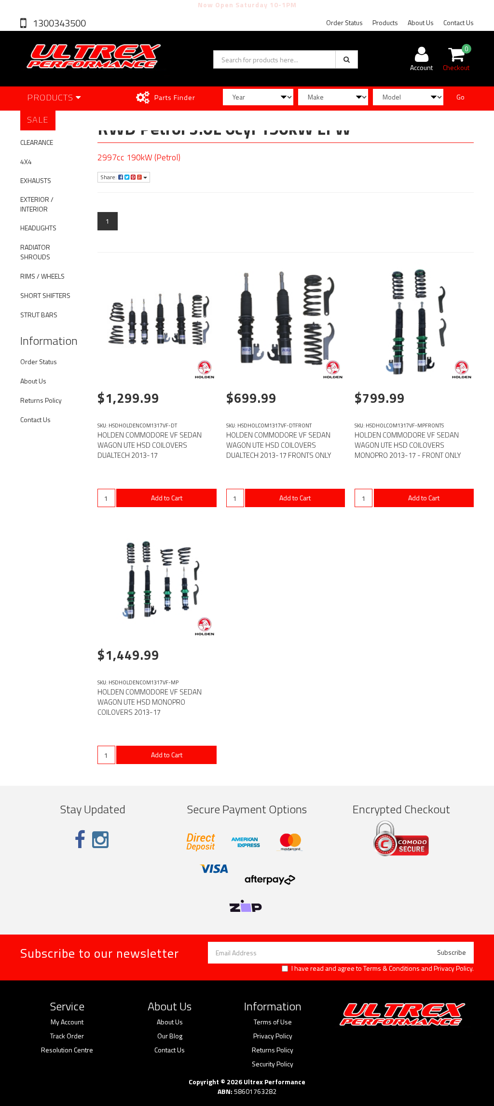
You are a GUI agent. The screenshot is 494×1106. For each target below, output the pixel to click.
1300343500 (58, 22)
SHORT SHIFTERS (45, 295)
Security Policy (272, 1064)
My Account (67, 1022)
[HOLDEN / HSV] (204, 369)
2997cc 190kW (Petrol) (138, 157)
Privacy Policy (453, 968)
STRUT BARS (38, 315)
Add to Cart (166, 498)
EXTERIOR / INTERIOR (37, 204)
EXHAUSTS (35, 180)
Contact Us (458, 22)
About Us (421, 22)
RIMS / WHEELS (42, 276)
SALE (38, 119)
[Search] (346, 59)
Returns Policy (41, 400)
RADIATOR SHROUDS (35, 252)
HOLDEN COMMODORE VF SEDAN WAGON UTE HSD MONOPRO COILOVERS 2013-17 (149, 702)
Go (460, 97)
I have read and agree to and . (382, 968)
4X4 (26, 161)
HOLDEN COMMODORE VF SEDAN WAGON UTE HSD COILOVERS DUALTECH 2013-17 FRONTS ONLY (278, 445)
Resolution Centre (67, 1050)
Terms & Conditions (391, 968)
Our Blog (169, 1036)
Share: (109, 177)
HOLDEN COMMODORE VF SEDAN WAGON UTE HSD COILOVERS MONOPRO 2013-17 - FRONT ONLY (408, 445)
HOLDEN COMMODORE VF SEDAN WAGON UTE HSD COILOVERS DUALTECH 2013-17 (149, 445)
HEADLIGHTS (38, 228)
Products (385, 22)
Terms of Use (273, 1022)
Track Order (67, 1036)
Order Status (344, 22)
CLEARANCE (36, 142)
